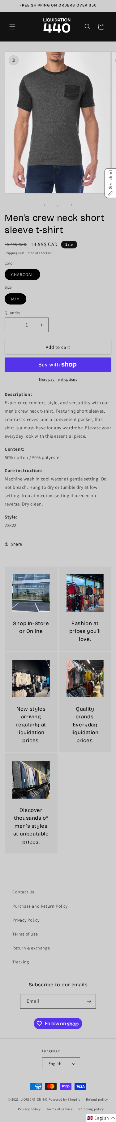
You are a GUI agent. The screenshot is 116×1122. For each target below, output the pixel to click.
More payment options (58, 379)
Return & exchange (31, 948)
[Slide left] (44, 205)
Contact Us (23, 892)
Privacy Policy (25, 920)
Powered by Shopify (64, 1099)
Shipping (11, 253)
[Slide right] (72, 205)
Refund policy (97, 1099)
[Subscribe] (89, 1001)
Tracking (20, 962)
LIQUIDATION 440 (34, 1099)
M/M (15, 299)
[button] (12, 26)
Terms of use (25, 934)
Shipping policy (91, 1109)
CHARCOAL (22, 274)
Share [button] (16, 544)
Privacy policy (29, 1109)
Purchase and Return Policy (40, 906)
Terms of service (59, 1109)
